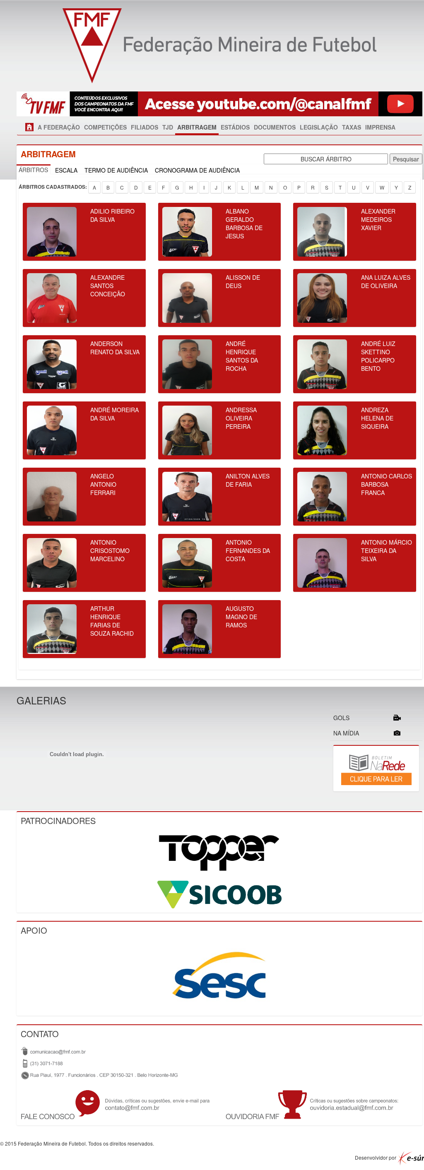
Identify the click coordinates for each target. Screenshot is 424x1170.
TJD (167, 127)
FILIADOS (144, 127)
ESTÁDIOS (235, 127)
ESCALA (66, 170)
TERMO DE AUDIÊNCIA (116, 170)
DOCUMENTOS (275, 127)
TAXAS (351, 127)
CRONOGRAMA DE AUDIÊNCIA (197, 170)
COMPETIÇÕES (105, 127)
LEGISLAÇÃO (319, 127)
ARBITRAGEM (197, 127)
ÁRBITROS (33, 170)
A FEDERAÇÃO (59, 127)
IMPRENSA (380, 127)
